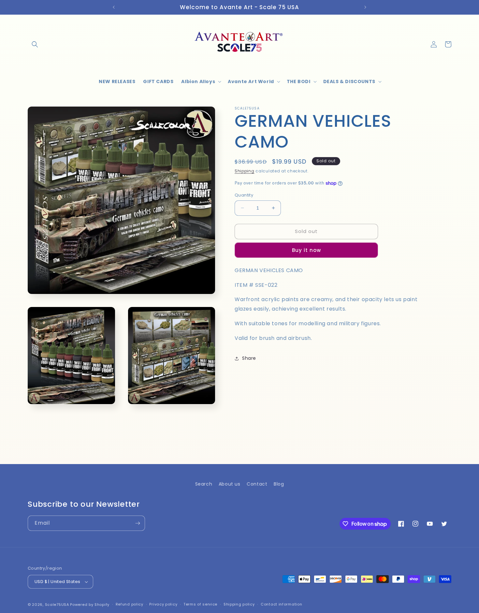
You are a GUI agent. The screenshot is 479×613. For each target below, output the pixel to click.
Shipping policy (239, 604)
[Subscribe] (137, 523)
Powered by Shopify (89, 604)
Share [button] (249, 358)
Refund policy (129, 604)
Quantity (244, 195)
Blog (279, 484)
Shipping (244, 171)
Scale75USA (57, 604)
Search (203, 484)
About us (229, 484)
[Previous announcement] (114, 7)
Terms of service (200, 604)
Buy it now (306, 250)
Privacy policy (163, 604)
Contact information (281, 604)
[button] (35, 44)
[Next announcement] (365, 7)
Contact (257, 484)
